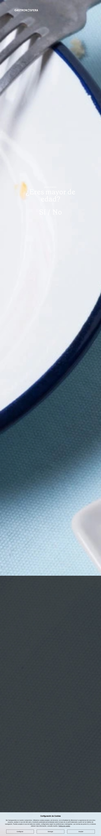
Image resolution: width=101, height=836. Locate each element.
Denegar (50, 831)
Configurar (20, 831)
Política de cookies (64, 826)
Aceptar (81, 831)
